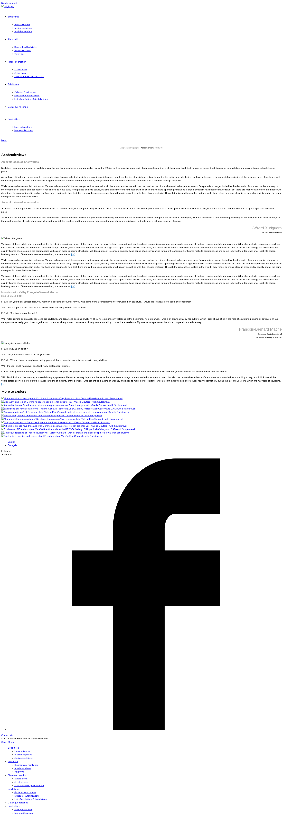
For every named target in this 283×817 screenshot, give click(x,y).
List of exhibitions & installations (30, 799)
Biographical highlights (26, 765)
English (11, 442)
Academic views (22, 768)
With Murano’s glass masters (29, 785)
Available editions (23, 758)
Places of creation (17, 775)
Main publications (23, 809)
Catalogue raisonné (18, 802)
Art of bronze (21, 782)
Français (12, 445)
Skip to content (9, 3)
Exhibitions (13, 789)
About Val (13, 761)
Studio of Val (20, 778)
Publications (14, 806)
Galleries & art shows (25, 792)
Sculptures (13, 747)
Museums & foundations (26, 795)
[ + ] (73, 254)
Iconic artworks (22, 751)
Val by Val (19, 771)
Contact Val (7, 735)
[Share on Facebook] (144, 729)
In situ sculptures (23, 754)
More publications (23, 813)
